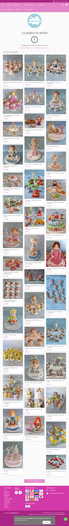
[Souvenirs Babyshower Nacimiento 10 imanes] (13, 289)
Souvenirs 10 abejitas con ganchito (10, 368)
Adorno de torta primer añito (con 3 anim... (13, 435)
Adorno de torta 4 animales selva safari (34, 410)
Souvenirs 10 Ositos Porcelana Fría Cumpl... (55, 347)
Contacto (19, 9)
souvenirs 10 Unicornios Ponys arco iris (33, 107)
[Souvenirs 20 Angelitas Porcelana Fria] (13, 68)
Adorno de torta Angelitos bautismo (11, 166)
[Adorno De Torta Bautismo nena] (34, 149)
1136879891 (52, 490)
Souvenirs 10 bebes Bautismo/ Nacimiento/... (12, 189)
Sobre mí (9, 5)
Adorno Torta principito (10, 334)
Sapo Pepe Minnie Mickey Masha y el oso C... (34, 130)
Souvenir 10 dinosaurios (53, 449)
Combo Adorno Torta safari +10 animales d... (12, 403)
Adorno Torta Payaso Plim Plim (55, 235)
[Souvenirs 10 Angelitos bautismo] (34, 68)
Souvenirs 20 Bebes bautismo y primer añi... (33, 320)
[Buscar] (63, 5)
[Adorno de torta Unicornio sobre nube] (56, 161)
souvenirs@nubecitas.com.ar (57, 493)
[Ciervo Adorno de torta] (56, 133)
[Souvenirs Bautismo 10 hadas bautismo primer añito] (13, 101)
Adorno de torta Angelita (53, 115)
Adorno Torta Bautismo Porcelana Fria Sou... (56, 269)
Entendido (47, 522)
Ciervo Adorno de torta (53, 146)
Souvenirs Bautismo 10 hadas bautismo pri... (12, 116)
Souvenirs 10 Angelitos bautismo (34, 82)
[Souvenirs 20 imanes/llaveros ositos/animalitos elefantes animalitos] (56, 292)
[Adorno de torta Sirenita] (34, 426)
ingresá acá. (51, 514)
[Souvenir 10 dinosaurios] (56, 435)
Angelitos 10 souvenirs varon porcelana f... (54, 83)
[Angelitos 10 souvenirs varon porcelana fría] (56, 68)
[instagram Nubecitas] (16, 492)
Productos (17, 5)
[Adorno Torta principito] (13, 320)
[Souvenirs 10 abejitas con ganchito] (13, 353)
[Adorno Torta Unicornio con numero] (13, 454)
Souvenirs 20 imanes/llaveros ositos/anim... (55, 312)
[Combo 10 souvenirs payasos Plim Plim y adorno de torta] (56, 462)
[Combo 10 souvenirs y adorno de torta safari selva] (56, 400)
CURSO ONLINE (41, 5)
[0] (66, 5)
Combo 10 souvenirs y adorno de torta (55, 381)
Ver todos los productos (34, 481)
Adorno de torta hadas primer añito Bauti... (12, 250)
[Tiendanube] (11, 513)
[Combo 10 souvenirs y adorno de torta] (56, 366)
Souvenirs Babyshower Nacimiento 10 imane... (10, 301)
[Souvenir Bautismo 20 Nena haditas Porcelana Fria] (13, 263)
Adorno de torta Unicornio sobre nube (55, 173)
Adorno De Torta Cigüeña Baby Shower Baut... (33, 263)
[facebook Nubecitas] (20, 492)
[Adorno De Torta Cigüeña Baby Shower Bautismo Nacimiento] (34, 248)
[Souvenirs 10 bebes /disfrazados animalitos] (56, 190)
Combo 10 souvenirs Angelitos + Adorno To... (12, 139)
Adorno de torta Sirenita (31, 437)
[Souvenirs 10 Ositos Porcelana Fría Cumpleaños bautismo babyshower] (56, 331)
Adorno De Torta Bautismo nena (33, 164)
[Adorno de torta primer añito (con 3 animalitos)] (13, 421)
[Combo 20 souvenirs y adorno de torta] (34, 337)
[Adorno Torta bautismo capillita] (34, 368)
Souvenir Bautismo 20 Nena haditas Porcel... (11, 273)
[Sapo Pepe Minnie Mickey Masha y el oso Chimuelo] (34, 120)
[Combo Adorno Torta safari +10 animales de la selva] (13, 387)
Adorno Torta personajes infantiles (32, 228)
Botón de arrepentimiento (59, 514)
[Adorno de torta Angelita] (56, 101)
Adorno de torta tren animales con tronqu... (13, 216)
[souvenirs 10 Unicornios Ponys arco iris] (34, 96)
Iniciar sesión (65, 1)
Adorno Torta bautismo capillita (33, 382)
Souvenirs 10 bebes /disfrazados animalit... (56, 203)
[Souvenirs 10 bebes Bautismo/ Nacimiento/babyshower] (13, 180)
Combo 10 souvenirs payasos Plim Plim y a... (56, 471)
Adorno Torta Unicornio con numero (11, 470)
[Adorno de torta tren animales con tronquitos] (13, 204)
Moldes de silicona (30, 5)
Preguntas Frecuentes (7, 9)
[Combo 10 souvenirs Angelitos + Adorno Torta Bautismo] (13, 129)
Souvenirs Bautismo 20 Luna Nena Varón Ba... (34, 286)
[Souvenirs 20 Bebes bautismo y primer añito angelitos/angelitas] (34, 305)
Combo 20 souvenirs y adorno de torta (34, 349)
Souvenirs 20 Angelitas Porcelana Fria (13, 83)
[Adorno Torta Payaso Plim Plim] (56, 221)
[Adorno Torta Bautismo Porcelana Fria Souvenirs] (56, 253)
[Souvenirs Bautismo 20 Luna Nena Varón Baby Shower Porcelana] (34, 276)
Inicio (2, 5)
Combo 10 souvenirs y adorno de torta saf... (55, 415)
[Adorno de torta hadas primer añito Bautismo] (13, 235)
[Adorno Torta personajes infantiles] (34, 217)
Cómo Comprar (28, 9)
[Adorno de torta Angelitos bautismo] (13, 155)
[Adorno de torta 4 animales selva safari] (34, 398)
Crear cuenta (58, 1)
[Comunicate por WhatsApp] (66, 519)
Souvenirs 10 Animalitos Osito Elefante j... (33, 201)
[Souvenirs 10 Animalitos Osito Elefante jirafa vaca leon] (34, 184)
